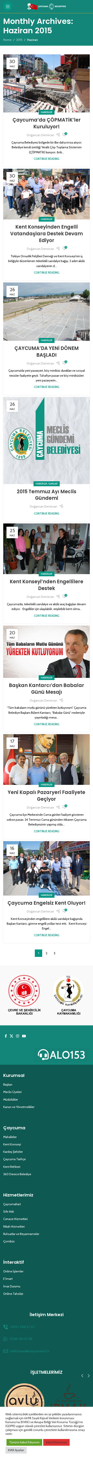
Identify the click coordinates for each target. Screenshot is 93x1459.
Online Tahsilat (13, 1294)
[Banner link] (24, 995)
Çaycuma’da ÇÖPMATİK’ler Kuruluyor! (47, 123)
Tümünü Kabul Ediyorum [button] (24, 1442)
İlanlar (53, 483)
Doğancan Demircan (40, 135)
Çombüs (9, 1241)
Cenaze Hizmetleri (15, 1219)
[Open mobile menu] (7, 6)
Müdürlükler (10, 1099)
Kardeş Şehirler (13, 1152)
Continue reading (46, 158)
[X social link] (11, 1036)
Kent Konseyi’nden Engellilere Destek (46, 585)
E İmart (8, 1279)
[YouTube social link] (24, 1036)
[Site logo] (46, 6)
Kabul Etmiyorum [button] (56, 1442)
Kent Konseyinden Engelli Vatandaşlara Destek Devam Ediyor (46, 234)
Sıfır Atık (8, 1211)
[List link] (46, 1327)
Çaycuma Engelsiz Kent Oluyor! (47, 903)
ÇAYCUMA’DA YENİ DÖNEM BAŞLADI (46, 351)
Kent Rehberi (11, 1167)
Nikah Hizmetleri (14, 1226)
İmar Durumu (11, 1286)
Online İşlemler (13, 1271)
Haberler (46, 112)
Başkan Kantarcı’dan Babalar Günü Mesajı (46, 688)
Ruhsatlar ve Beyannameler (21, 1234)
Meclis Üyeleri (12, 1092)
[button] (82, 1375)
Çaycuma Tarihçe (14, 1159)
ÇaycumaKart (12, 1204)
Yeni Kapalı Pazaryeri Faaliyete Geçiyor (46, 795)
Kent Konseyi (12, 1144)
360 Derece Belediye (17, 1174)
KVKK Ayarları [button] (16, 1450)
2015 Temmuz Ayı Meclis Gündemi (46, 495)
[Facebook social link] (5, 1036)
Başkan (7, 1084)
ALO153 (67, 1054)
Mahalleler (10, 1137)
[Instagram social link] (18, 1036)
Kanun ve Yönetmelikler (18, 1107)
